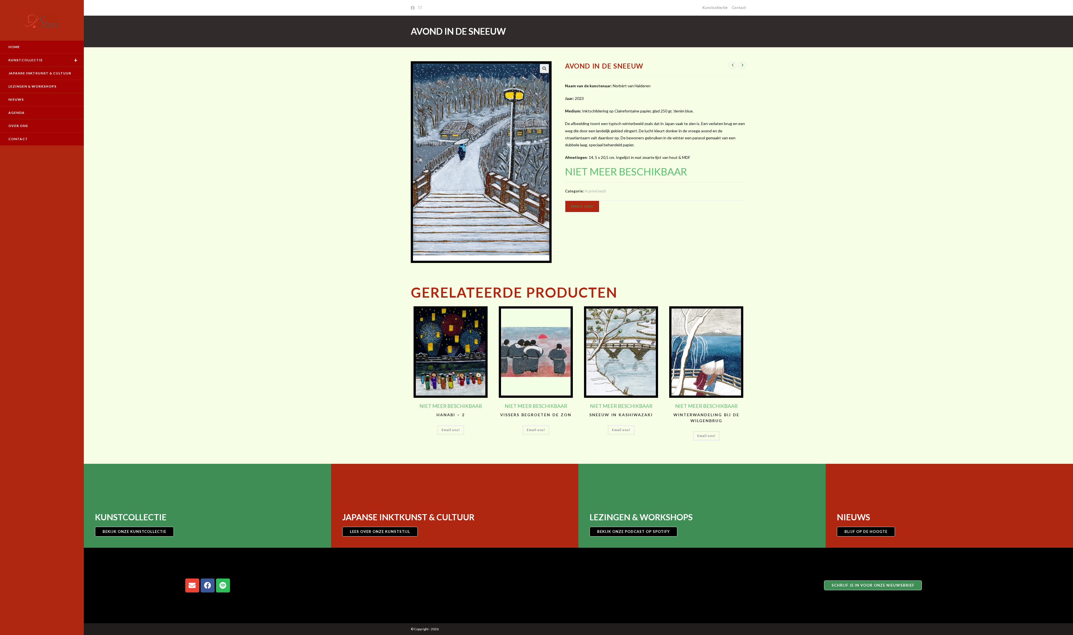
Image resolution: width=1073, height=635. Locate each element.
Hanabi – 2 (450, 414)
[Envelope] (192, 585)
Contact (739, 7)
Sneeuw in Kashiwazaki (621, 414)
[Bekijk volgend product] (742, 65)
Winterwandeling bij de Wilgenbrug (706, 417)
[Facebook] (413, 8)
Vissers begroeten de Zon (535, 414)
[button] (544, 68)
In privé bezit (595, 191)
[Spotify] (223, 585)
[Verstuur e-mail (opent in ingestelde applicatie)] (420, 8)
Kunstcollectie (714, 7)
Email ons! (582, 206)
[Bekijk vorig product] (733, 65)
